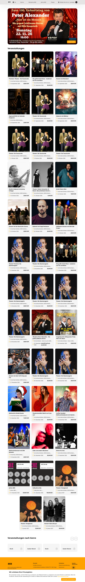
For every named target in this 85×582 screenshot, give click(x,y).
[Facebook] (73, 567)
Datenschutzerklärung (64, 565)
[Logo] (9, 2)
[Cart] (58, 2)
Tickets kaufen (71, 42)
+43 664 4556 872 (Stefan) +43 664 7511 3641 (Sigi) (44, 567)
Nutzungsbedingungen (63, 576)
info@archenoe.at (37, 565)
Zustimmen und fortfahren (68, 579)
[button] (10, 26)
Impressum (61, 567)
